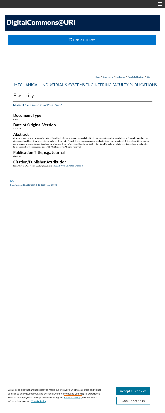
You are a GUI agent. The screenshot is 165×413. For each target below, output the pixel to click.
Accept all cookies (133, 391)
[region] (82, 395)
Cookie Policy (38, 401)
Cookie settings (73, 397)
